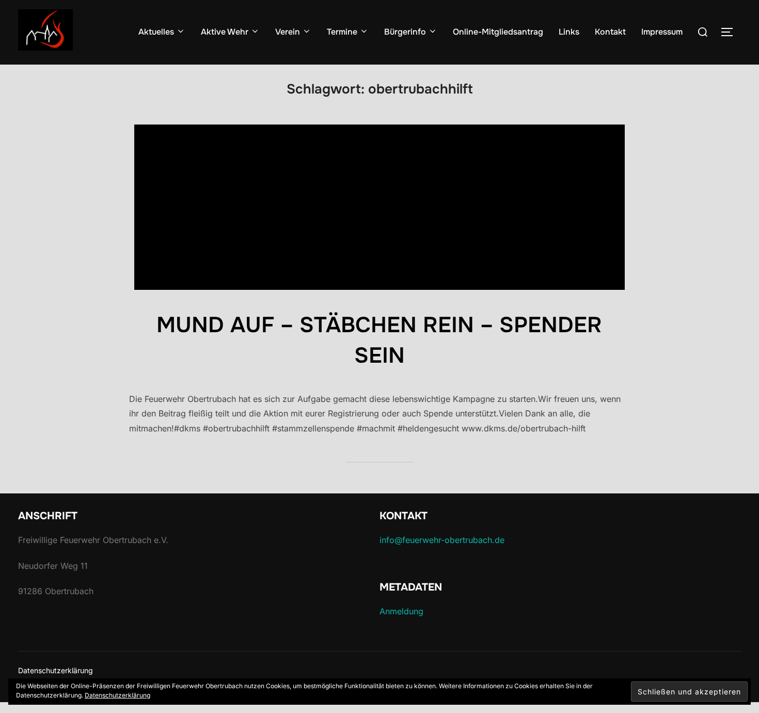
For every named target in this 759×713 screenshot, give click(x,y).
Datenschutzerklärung (55, 670)
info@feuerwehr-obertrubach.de (442, 540)
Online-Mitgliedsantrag (498, 31)
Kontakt (610, 31)
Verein (287, 31)
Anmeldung (401, 611)
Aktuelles (156, 31)
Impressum (662, 31)
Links (569, 31)
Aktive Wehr (224, 31)
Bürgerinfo (405, 31)
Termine (342, 31)
